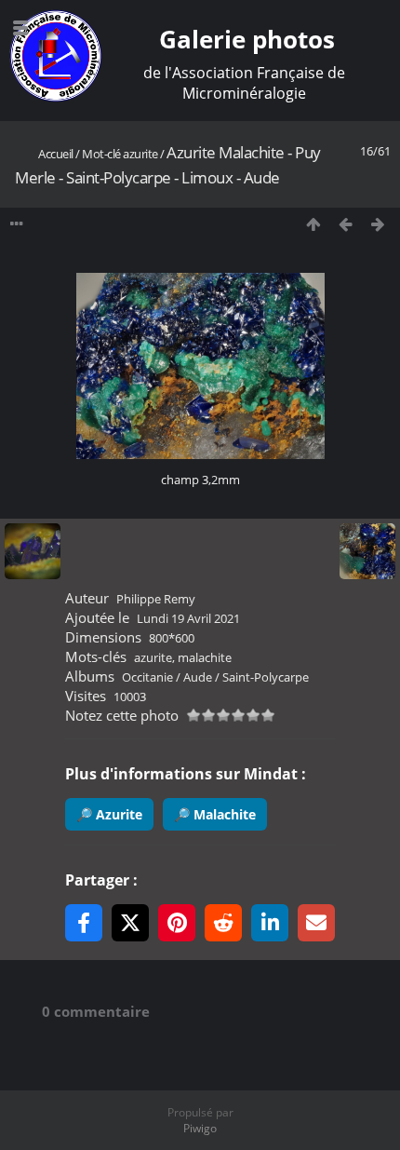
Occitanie (147, 677)
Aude (197, 677)
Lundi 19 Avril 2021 (188, 618)
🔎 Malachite (215, 814)
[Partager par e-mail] (316, 922)
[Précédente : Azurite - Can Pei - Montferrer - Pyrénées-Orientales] (345, 225)
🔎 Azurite (109, 814)
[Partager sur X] (130, 922)
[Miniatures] (313, 225)
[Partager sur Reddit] (223, 922)
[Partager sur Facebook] (83, 922)
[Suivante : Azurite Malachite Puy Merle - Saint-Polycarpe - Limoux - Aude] (378, 225)
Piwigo (200, 1128)
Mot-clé (101, 153)
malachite (205, 657)
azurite (140, 153)
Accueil (55, 153)
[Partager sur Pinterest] (176, 922)
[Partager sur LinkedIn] (269, 922)
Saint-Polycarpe (265, 677)
